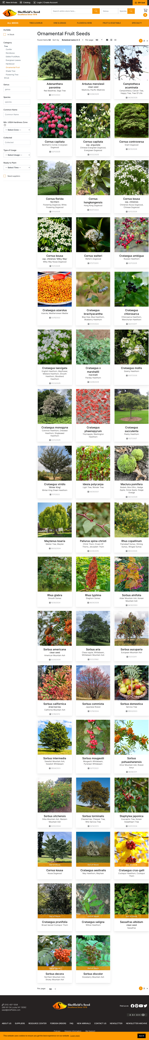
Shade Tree (10, 71)
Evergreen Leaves (13, 60)
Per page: (41, 988)
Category (7, 42)
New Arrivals (84, 1023)
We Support (90, 1031)
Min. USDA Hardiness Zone (15, 122)
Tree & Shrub (35, 23)
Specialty (137, 23)
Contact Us (100, 1023)
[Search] (96, 11)
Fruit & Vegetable (112, 23)
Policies (57, 1031)
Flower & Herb (84, 23)
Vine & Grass (59, 23)
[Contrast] (144, 1014)
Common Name (10, 110)
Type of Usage (9, 150)
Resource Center (37, 1023)
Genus (6, 84)
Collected (7, 137)
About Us (6, 1023)
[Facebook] (132, 1006)
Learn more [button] (75, 1036)
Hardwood (10, 64)
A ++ (138, 1015)
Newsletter (116, 1023)
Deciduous (10, 53)
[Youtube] (141, 1006)
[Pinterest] (136, 1006)
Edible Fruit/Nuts (13, 56)
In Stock (11, 34)
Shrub (6, 78)
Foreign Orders (58, 1023)
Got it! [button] (141, 1036)
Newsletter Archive (136, 1023)
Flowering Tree (12, 75)
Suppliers (20, 1023)
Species (6, 97)
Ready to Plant (9, 163)
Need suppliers (14, 176)
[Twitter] (145, 1006)
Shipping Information (72, 1031)
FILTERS (6, 30)
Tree (6, 46)
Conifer (9, 49)
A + (133, 1015)
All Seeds (12, 23)
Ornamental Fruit (13, 67)
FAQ (71, 1023)
